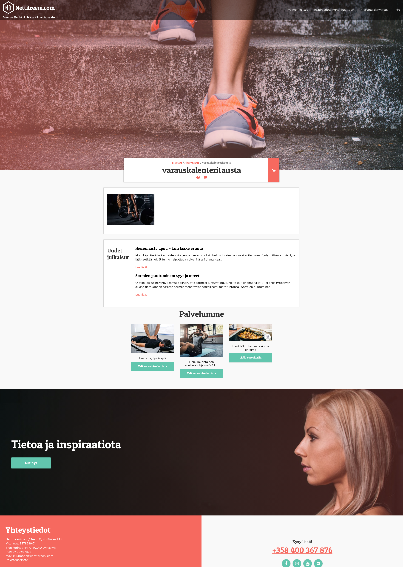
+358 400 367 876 (302, 550)
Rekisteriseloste (17, 560)
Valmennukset (298, 10)
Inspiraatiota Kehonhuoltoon (334, 10)
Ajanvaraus (191, 162)
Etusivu (177, 162)
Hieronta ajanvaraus (374, 10)
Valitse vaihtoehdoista (152, 366)
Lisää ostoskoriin (250, 357)
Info (397, 10)
